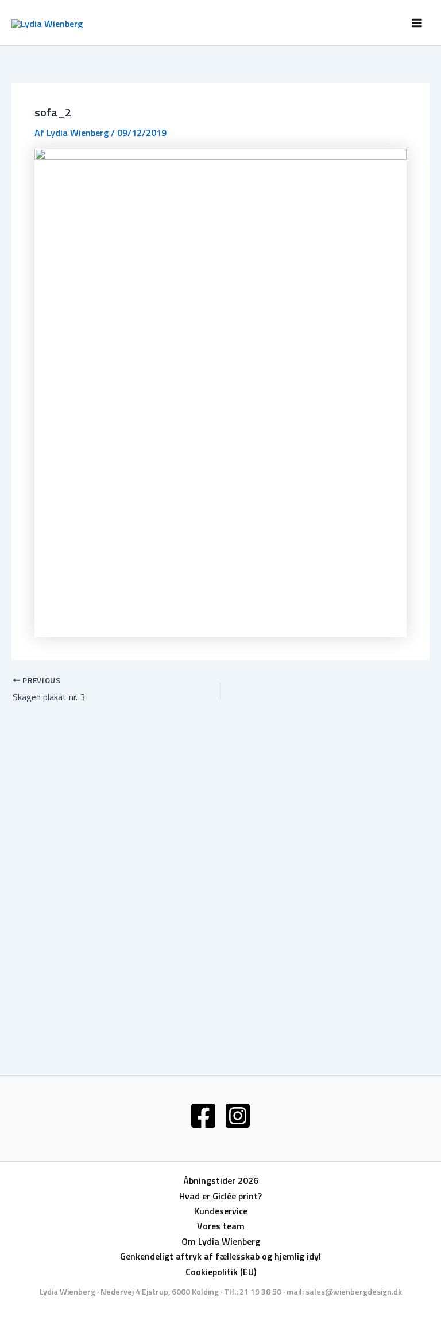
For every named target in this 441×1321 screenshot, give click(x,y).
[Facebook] (203, 1115)
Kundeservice (220, 1211)
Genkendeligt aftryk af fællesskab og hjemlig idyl (220, 1256)
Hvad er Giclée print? (220, 1196)
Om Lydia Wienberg (220, 1241)
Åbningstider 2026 (220, 1180)
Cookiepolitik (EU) (220, 1272)
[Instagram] (238, 1115)
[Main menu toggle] (417, 23)
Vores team (221, 1226)
